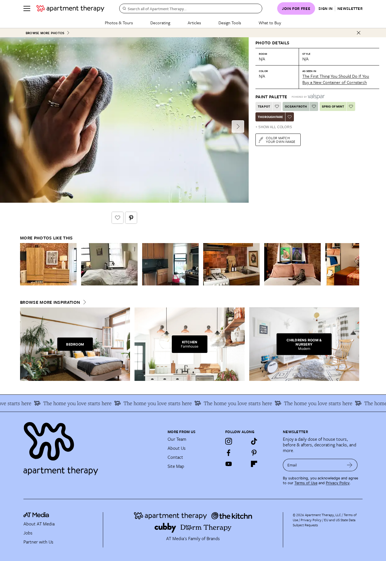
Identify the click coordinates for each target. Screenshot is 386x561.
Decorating (160, 22)
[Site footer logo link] (92, 446)
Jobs (27, 532)
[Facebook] (228, 452)
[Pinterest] (254, 452)
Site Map (176, 466)
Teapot (264, 106)
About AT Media (39, 523)
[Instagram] (228, 441)
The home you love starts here (70, 403)
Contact (175, 457)
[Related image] (48, 264)
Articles (194, 22)
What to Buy (270, 22)
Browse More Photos (45, 32)
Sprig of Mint (333, 106)
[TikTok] (254, 441)
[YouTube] (228, 463)
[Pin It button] (131, 217)
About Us (177, 448)
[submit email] (349, 465)
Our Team (177, 439)
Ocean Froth (296, 106)
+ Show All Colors (273, 127)
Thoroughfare (270, 117)
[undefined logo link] (70, 8)
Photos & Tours (119, 22)
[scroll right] (354, 264)
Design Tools (229, 22)
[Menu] (26, 8)
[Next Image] (238, 126)
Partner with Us (38, 541)
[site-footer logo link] (36, 515)
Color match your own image (281, 139)
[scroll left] (24, 264)
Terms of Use (305, 483)
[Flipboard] (254, 463)
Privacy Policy (338, 483)
